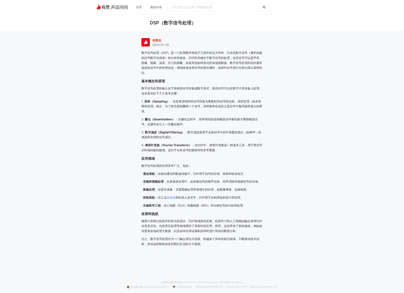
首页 (139, 7)
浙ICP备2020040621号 (264, 286)
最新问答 (156, 7)
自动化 (171, 197)
